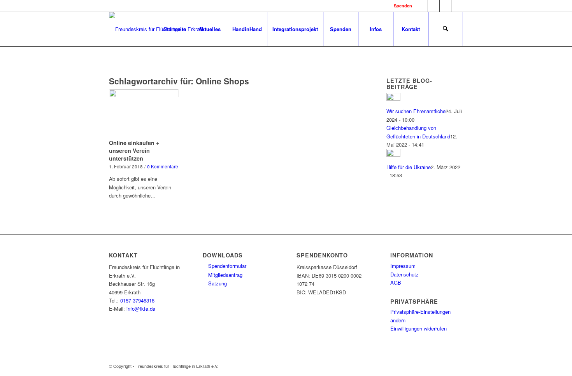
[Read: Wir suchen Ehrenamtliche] (393, 98)
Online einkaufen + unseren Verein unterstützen (134, 150)
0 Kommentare (162, 166)
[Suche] (445, 29)
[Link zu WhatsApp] (445, 6)
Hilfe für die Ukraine (408, 167)
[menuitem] (174, 29)
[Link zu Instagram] (433, 6)
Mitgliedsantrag (224, 274)
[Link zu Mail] (457, 6)
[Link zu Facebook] (422, 6)
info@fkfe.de (140, 308)
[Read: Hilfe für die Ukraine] (393, 154)
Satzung (217, 283)
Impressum (403, 265)
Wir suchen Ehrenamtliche (416, 111)
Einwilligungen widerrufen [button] (418, 328)
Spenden (403, 6)
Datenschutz (404, 274)
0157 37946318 (137, 300)
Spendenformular (226, 265)
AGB (395, 282)
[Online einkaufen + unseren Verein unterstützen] (144, 112)
